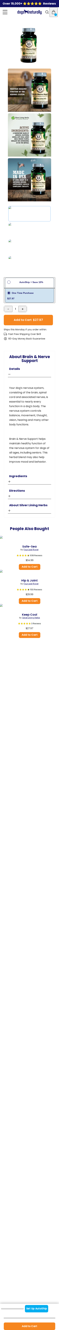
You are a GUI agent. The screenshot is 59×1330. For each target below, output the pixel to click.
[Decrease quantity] (8, 309)
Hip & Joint (29, 580)
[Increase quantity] (22, 309)
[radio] (29, 295)
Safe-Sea (29, 546)
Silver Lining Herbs (31, 618)
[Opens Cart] (53, 12)
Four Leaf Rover (31, 550)
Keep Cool (29, 614)
